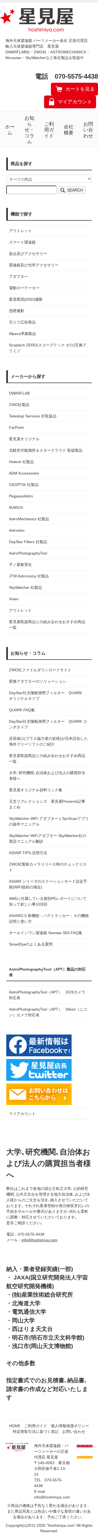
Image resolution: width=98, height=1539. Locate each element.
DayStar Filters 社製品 (28, 542)
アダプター (18, 276)
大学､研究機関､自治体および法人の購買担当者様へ (47, 776)
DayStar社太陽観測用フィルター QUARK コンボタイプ (48, 724)
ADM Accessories (24, 473)
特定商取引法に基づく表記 (36, 1431)
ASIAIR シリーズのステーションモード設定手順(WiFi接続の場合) (48, 884)
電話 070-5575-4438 (66, 76)
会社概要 (69, 130)
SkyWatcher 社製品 (25, 587)
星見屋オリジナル (24, 439)
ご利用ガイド (49, 129)
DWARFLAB (19, 393)
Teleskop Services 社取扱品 (32, 416)
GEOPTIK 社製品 (23, 484)
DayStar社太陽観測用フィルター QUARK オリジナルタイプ (47, 696)
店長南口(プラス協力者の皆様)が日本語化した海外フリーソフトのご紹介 (48, 741)
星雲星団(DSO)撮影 (26, 299)
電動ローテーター (24, 288)
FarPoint (16, 427)
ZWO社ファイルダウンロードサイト (40, 670)
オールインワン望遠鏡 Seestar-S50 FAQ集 (45, 933)
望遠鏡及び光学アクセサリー (34, 265)
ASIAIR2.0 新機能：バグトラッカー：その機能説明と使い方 (49, 918)
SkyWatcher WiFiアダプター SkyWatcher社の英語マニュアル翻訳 (47, 838)
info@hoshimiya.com (39, 1240)
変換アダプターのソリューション (37, 681)
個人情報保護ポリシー (70, 1426)
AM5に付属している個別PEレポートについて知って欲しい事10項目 (48, 901)
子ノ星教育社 (20, 564)
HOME (14, 1426)
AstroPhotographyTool (28, 553)
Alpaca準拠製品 (22, 333)
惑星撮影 (16, 311)
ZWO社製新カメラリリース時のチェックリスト (48, 867)
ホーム (10, 130)
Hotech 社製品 (21, 462)
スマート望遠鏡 (22, 242)
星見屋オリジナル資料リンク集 (35, 790)
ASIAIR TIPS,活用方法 (28, 853)
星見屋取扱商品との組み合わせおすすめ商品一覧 (47, 758)
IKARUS (16, 507)
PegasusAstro (21, 496)
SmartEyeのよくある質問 (31, 944)
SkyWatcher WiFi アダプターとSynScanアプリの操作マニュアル (49, 821)
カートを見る (80, 89)
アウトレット (20, 231)
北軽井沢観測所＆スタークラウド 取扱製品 (45, 450)
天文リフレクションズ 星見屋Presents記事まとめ (47, 804)
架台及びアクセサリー (28, 253)
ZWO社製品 (19, 404)
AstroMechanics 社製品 (29, 519)
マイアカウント (75, 101)
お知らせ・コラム (29, 129)
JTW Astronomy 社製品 (29, 576)
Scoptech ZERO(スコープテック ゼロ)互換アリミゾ (47, 348)
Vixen (14, 599)
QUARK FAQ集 (22, 710)
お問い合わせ (88, 129)
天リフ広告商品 (22, 322)
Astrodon (16, 530)
